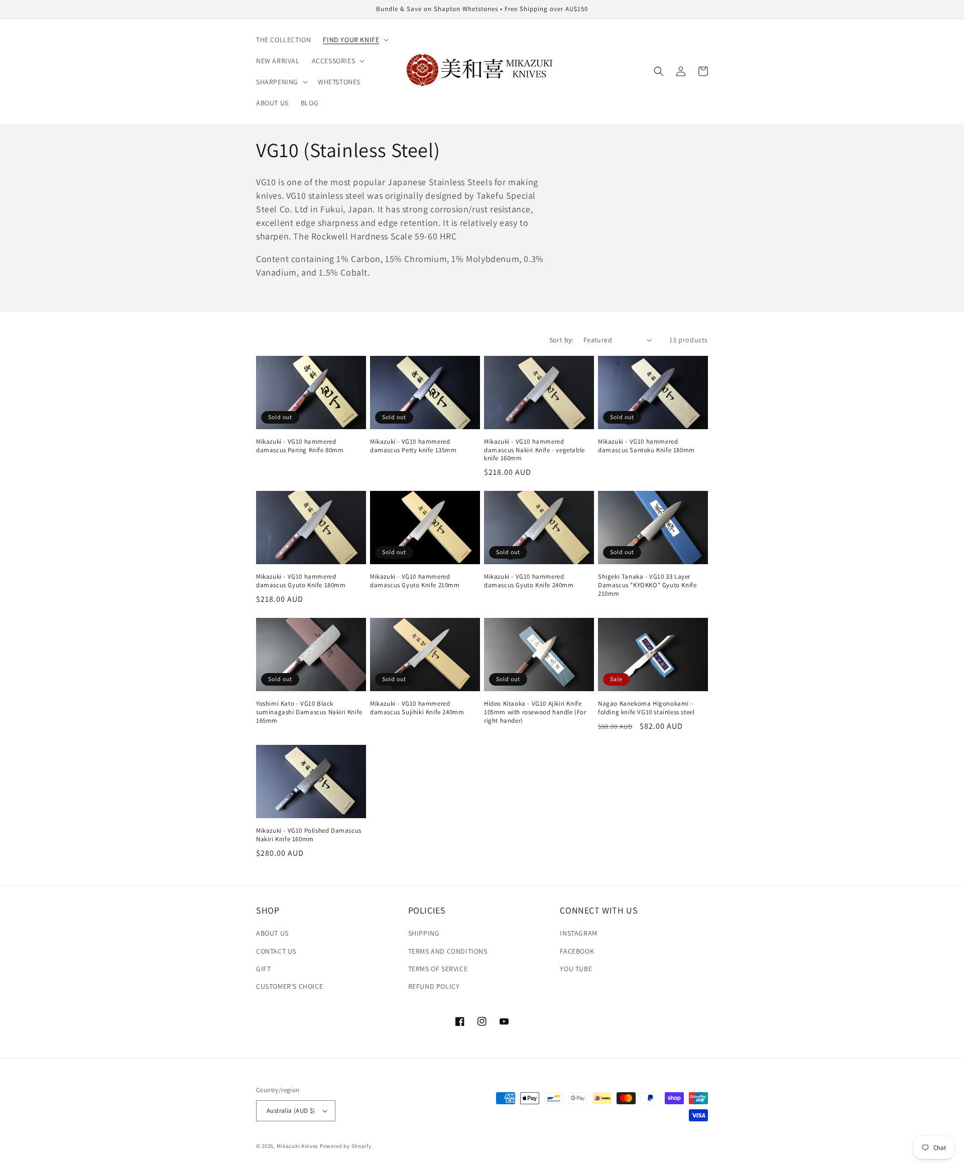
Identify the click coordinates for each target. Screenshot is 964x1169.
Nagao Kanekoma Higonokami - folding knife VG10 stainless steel (646, 708)
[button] (355, 39)
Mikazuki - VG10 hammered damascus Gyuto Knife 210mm (415, 581)
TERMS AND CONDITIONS (448, 951)
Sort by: (561, 339)
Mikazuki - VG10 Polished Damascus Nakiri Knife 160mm (309, 835)
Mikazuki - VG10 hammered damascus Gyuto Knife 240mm (529, 581)
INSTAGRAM (578, 933)
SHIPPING (424, 933)
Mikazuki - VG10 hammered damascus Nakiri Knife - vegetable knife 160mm (534, 450)
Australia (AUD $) (291, 1110)
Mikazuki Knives (298, 1145)
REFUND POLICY (434, 986)
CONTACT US (276, 951)
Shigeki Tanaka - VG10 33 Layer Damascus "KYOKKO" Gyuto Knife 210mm (647, 585)
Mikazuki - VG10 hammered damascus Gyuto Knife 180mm (301, 581)
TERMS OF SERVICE (438, 968)
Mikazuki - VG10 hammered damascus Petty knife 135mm (413, 446)
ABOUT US (272, 933)
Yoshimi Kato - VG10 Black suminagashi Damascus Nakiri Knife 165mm (309, 712)
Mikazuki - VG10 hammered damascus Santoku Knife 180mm (646, 446)
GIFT (263, 968)
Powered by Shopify (346, 1145)
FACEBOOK (577, 951)
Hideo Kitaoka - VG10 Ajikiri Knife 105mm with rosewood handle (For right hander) (535, 712)
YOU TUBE (576, 968)
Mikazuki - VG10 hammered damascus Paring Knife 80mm (300, 446)
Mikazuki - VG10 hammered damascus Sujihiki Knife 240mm (417, 708)
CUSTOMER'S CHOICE (289, 986)
